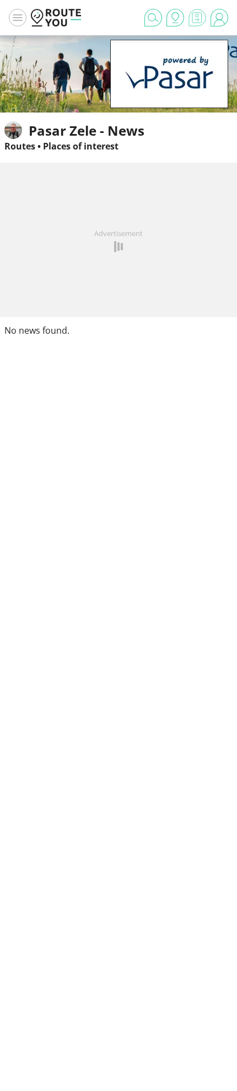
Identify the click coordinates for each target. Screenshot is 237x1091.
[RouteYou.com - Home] (56, 17)
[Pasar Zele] (169, 91)
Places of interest (80, 146)
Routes (19, 146)
